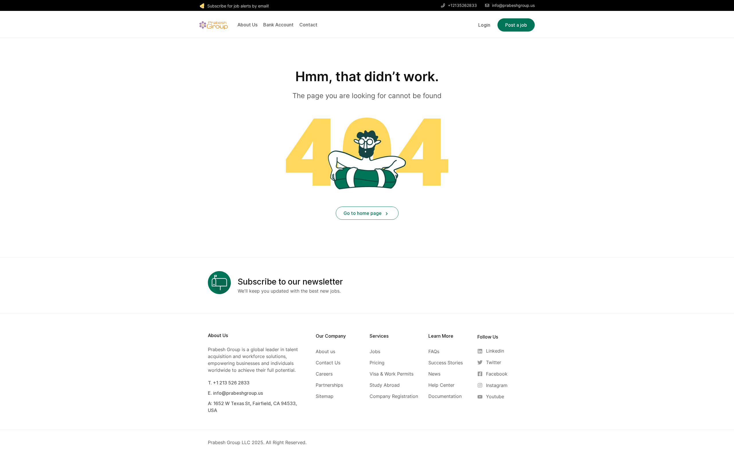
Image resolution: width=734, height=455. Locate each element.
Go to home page (363, 213)
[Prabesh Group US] (213, 24)
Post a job (516, 25)
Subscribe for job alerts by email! (238, 5)
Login (484, 25)
